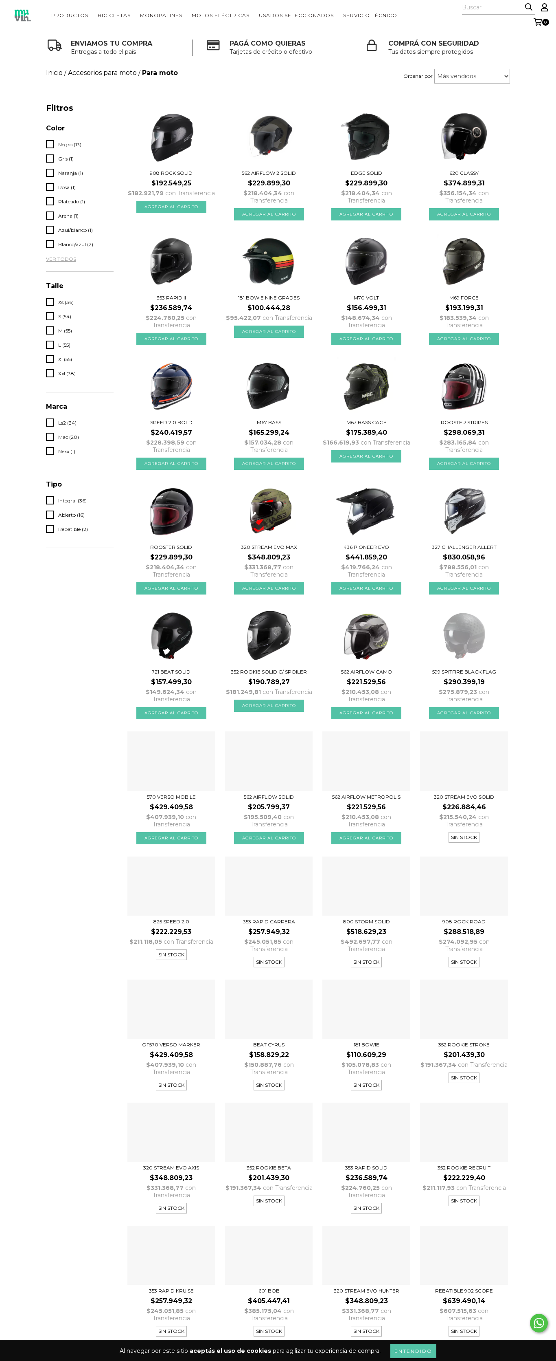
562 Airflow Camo (366, 672)
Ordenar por (418, 76)
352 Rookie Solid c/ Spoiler (269, 672)
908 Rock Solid (171, 173)
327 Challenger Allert (464, 547)
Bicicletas (114, 15)
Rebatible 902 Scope (464, 1291)
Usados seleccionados (296, 15)
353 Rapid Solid (366, 1168)
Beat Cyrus (269, 1045)
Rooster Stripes (464, 422)
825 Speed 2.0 (171, 921)
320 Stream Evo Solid (464, 797)
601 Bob (269, 1291)
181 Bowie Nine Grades (269, 298)
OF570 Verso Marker (171, 1045)
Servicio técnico (370, 15)
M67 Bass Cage (366, 422)
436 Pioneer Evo (366, 547)
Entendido (413, 1351)
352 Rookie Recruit (464, 1168)
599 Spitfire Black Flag (464, 672)
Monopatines (161, 15)
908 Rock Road (464, 921)
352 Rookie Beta (269, 1168)
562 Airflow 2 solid (269, 173)
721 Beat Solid (171, 672)
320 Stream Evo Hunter (366, 1291)
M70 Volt (366, 298)
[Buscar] (528, 7)
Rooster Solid (171, 547)
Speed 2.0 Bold (171, 422)
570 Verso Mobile (171, 797)
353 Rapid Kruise (171, 1291)
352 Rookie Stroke (464, 1045)
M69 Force (464, 298)
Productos (69, 15)
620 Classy (464, 173)
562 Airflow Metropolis (366, 797)
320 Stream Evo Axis (171, 1168)
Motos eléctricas (221, 15)
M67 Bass (269, 422)
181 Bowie (366, 1045)
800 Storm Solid (366, 921)
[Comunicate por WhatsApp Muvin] (539, 1323)
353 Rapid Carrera (269, 921)
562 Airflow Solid (269, 797)
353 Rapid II (171, 298)
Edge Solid (366, 173)
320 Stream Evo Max (269, 547)
